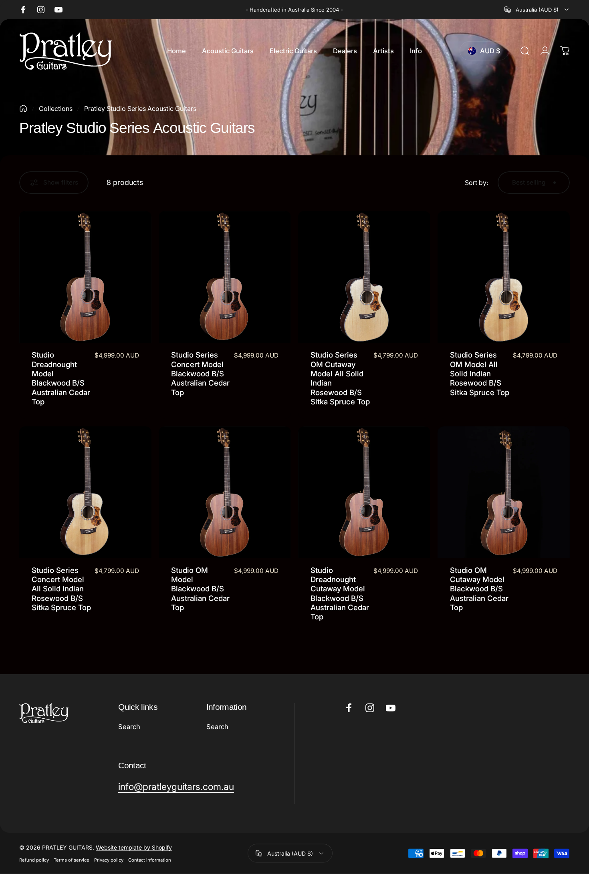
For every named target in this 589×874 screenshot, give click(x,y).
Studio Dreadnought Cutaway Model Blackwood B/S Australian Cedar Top (340, 593)
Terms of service (71, 860)
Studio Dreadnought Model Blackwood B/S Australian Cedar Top (61, 378)
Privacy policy (108, 860)
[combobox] (537, 9)
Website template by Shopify (134, 847)
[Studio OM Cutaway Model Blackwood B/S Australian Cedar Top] (504, 492)
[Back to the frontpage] (23, 108)
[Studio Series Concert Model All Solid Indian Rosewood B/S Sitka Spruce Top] (85, 492)
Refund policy (34, 860)
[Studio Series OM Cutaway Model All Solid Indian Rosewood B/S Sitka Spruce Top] (364, 277)
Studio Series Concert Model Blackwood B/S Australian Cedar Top (200, 373)
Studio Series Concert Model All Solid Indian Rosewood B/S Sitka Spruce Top (61, 589)
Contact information (149, 860)
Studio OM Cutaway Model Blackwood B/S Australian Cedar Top (479, 589)
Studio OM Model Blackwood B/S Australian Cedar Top (200, 589)
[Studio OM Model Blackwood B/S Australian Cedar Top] (225, 492)
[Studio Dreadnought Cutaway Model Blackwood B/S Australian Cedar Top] (364, 492)
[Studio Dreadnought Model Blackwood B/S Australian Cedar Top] (85, 277)
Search (129, 727)
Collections (56, 108)
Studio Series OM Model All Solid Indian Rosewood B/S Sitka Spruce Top (479, 373)
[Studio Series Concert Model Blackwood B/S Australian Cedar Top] (225, 277)
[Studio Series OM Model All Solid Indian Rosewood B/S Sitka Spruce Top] (504, 277)
